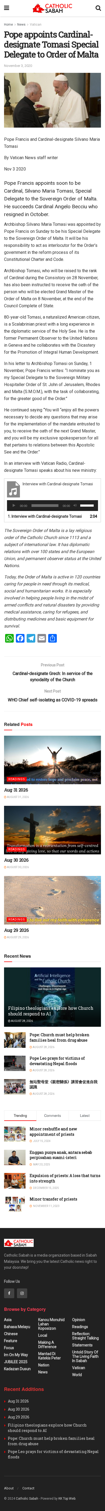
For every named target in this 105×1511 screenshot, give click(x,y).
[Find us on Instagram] (22, 1293)
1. (45, 516)
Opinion (78, 1320)
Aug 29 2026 (16, 930)
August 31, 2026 (17, 797)
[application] (52, 505)
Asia (8, 1320)
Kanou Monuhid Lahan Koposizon (51, 1324)
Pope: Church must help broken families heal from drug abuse (59, 1037)
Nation (43, 1365)
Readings (16, 779)
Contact (28, 1488)
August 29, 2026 (17, 937)
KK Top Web (66, 1498)
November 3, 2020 (18, 66)
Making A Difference (47, 1344)
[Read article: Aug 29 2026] (52, 900)
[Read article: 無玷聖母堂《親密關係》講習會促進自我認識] (15, 1086)
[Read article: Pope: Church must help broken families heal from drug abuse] (15, 1040)
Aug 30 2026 (16, 860)
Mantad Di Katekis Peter (49, 1356)
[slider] (87, 505)
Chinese (11, 1334)
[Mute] (75, 505)
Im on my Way (16, 1355)
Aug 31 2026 (16, 790)
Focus (9, 1348)
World (77, 1375)
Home (8, 24)
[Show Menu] (6, 8)
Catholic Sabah (27, 1498)
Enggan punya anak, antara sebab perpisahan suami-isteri (61, 1155)
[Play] (14, 505)
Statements (82, 1345)
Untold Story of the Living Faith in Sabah (85, 1356)
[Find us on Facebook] (9, 1293)
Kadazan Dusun (17, 1369)
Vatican (35, 24)
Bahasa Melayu (17, 1327)
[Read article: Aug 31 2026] (52, 760)
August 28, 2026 (21, 1020)
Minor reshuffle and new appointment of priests (53, 1131)
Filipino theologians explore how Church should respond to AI (50, 1011)
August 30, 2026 (17, 867)
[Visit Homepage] (52, 8)
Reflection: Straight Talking (85, 1336)
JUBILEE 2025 (15, 1362)
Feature (10, 1341)
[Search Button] (98, 8)
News (21, 24)
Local (42, 1335)
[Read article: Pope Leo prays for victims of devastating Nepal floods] (15, 1063)
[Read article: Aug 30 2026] (52, 830)
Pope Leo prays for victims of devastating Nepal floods (57, 1061)
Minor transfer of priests (53, 1199)
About (9, 1488)
